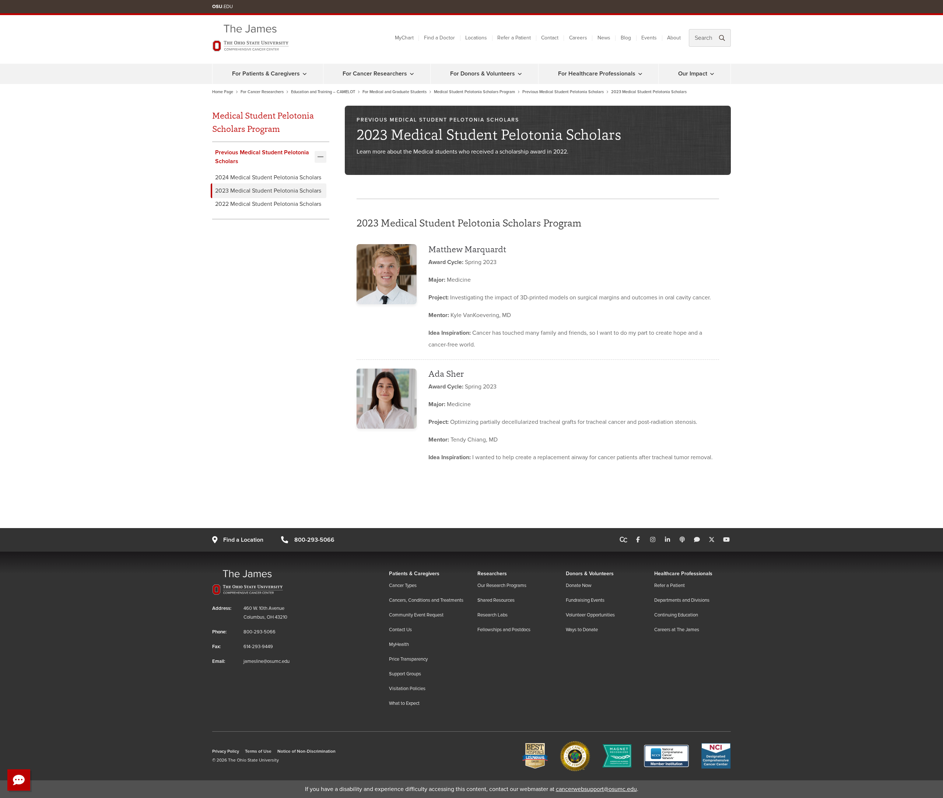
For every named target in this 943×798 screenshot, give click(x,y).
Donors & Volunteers (590, 573)
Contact (549, 38)
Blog (626, 38)
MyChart (404, 38)
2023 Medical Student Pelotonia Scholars (268, 190)
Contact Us (400, 630)
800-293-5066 (314, 540)
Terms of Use (258, 751)
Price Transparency (408, 659)
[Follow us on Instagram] (652, 540)
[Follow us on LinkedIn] (667, 540)
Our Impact (692, 73)
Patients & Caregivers (414, 573)
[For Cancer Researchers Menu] (412, 74)
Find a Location (243, 540)
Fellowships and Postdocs (503, 630)
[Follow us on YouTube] (726, 540)
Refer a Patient (514, 38)
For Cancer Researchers (375, 73)
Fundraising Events (585, 600)
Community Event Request (416, 615)
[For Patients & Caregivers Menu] (304, 74)
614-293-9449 (258, 647)
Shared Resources (496, 600)
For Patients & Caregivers (266, 73)
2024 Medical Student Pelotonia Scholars (268, 177)
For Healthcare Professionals (596, 73)
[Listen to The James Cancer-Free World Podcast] (682, 540)
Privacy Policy (225, 751)
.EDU (222, 7)
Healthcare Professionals (683, 573)
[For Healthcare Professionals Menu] (640, 74)
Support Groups (405, 674)
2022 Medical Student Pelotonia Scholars (268, 204)
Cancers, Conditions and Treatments (426, 600)
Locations (476, 38)
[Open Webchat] (18, 780)
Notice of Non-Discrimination (306, 751)
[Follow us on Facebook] (638, 540)
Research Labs (492, 615)
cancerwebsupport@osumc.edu (596, 789)
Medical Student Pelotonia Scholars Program (474, 92)
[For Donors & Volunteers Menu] (520, 74)
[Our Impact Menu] (712, 74)
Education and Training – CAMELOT (323, 92)
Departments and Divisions (681, 600)
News (603, 38)
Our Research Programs (501, 585)
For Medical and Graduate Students (394, 92)
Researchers (492, 573)
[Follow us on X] (712, 540)
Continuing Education (676, 615)
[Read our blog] (697, 540)
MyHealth (399, 644)
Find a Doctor (439, 38)
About (674, 38)
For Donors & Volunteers (482, 73)
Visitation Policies (407, 689)
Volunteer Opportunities (590, 615)
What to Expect (404, 703)
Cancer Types (403, 585)
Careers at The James (676, 630)
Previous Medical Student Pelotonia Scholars (563, 92)
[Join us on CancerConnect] (623, 540)
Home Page (222, 92)
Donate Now (579, 585)
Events (649, 38)
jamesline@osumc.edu (266, 661)
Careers (578, 38)
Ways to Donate (582, 630)
